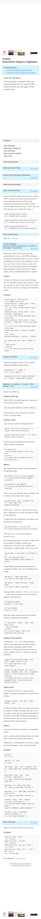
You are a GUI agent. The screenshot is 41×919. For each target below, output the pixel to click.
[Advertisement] (20, 27)
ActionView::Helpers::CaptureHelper (19, 70)
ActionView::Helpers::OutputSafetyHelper (21, 73)
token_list (15, 238)
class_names (20, 858)
